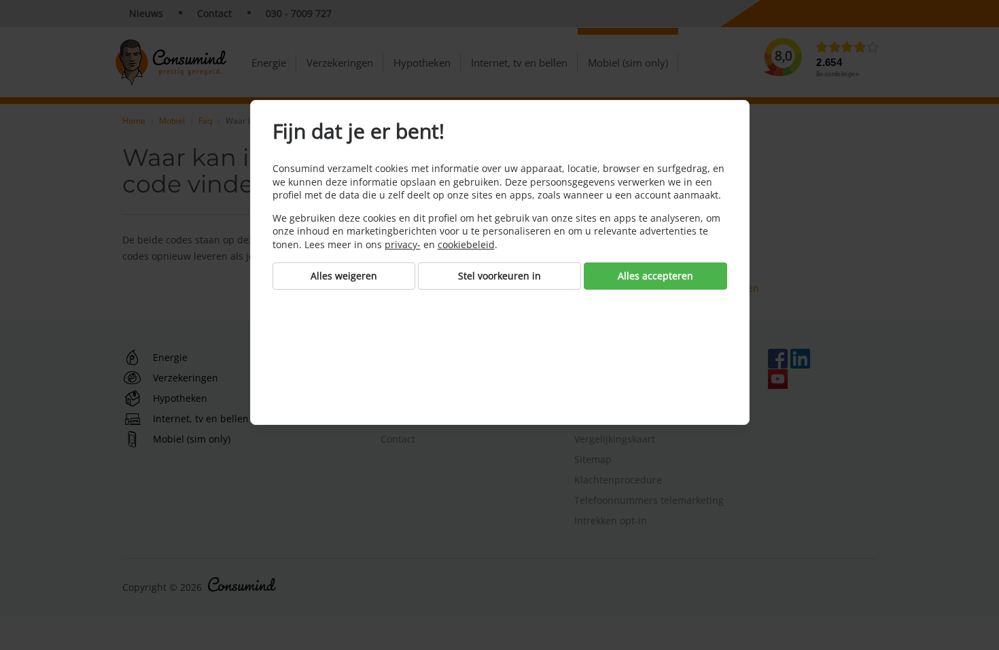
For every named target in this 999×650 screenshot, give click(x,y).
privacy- (403, 244)
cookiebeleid (466, 244)
